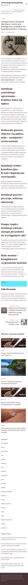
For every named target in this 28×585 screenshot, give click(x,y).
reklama (3, 487)
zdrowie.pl (4, 528)
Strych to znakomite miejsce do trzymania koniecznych (11, 382)
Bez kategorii (4, 443)
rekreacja (3, 495)
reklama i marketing (6, 491)
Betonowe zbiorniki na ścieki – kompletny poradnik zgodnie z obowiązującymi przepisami (13, 544)
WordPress (3, 580)
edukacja (3, 463)
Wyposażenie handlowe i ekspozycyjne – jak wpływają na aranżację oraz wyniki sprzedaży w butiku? (12, 565)
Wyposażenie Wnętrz (6, 520)
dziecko (3, 459)
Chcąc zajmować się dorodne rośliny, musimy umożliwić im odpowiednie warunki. (13, 430)
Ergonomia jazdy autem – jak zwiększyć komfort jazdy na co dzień (13, 558)
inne (2, 467)
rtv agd (3, 499)
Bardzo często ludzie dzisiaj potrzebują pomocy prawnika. (11, 403)
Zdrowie (3, 524)
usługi (2, 515)
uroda (2, 511)
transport (3, 507)
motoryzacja (4, 475)
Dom (2, 455)
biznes (3, 18)
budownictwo (4, 451)
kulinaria (3, 471)
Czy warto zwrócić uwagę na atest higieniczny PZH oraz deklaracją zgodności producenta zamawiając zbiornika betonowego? (14, 551)
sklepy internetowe (6, 503)
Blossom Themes (12, 578)
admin (2, 32)
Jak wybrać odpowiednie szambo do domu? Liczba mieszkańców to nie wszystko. (13, 538)
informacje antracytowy (12, 3)
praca (2, 479)
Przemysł (3, 483)
